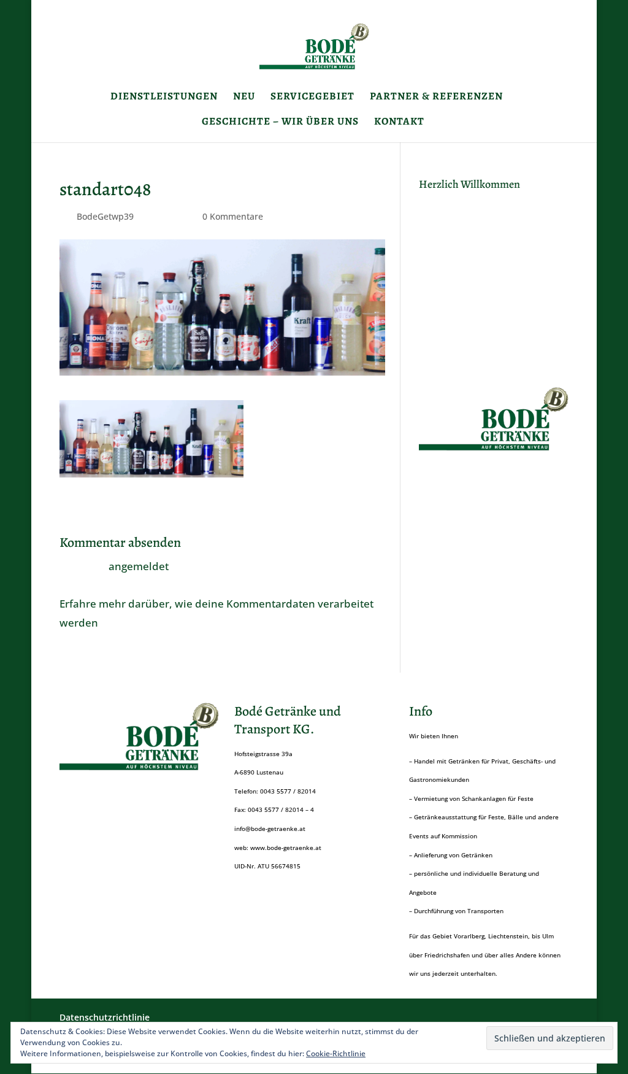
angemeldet (139, 566)
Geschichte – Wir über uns (280, 122)
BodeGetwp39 (105, 216)
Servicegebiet (312, 97)
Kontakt (399, 122)
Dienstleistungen (164, 97)
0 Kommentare (232, 216)
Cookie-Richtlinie (336, 1053)
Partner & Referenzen (436, 97)
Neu (244, 97)
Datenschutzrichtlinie (104, 1017)
